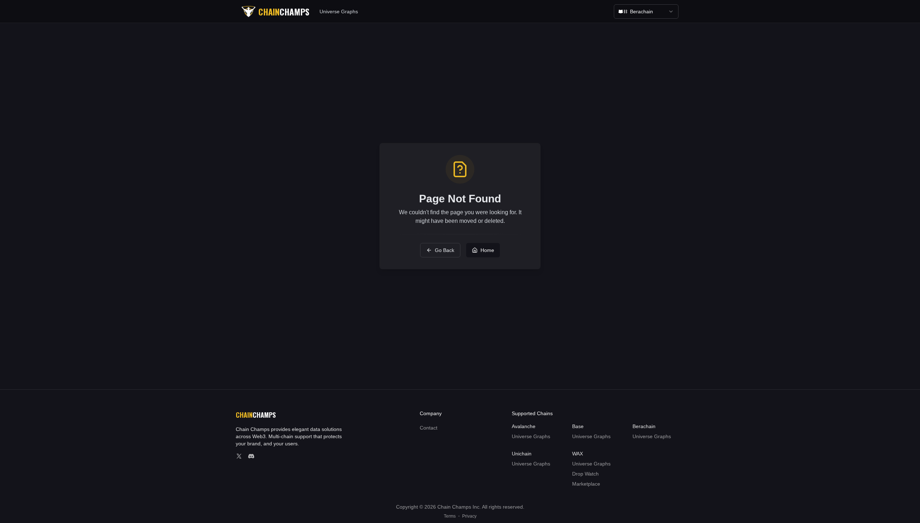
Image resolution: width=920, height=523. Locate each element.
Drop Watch (585, 474)
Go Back (444, 250)
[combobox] (646, 11)
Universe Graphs (338, 11)
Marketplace (586, 484)
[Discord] (251, 456)
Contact (428, 428)
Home (487, 250)
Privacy (469, 516)
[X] (239, 456)
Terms (450, 516)
